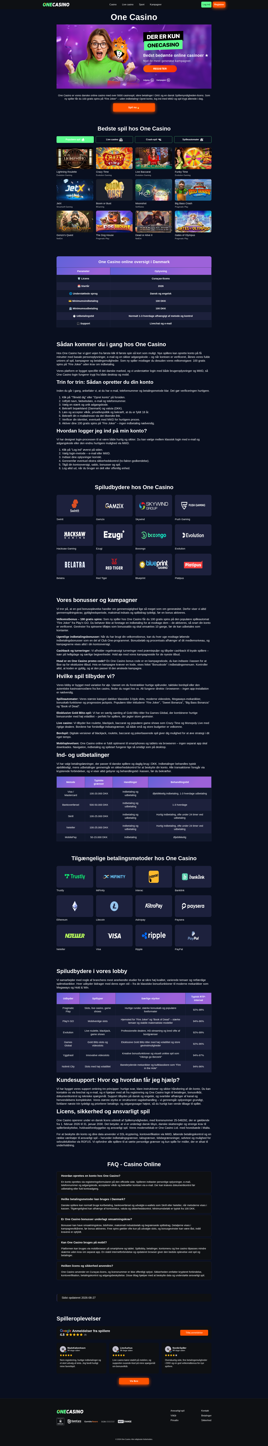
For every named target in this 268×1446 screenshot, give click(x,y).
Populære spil (73, 139)
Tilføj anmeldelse (194, 1332)
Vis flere (134, 1381)
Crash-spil (151, 139)
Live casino (112, 139)
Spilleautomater (190, 139)
